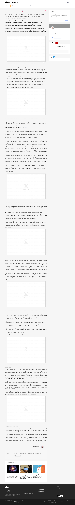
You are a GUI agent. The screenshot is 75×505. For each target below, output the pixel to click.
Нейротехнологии (31, 453)
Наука (7, 5)
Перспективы (17, 455)
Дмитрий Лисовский (36, 446)
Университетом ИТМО (20, 500)
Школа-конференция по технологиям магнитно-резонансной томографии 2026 (59, 15)
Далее (66, 19)
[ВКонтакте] (45, 11)
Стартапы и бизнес (23, 5)
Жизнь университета (34, 5)
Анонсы (53, 11)
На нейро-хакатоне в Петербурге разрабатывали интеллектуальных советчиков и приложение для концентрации (26, 476)
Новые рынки (38, 453)
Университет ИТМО (61, 46)
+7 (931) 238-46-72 (41, 489)
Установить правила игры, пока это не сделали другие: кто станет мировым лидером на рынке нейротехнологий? (12, 476)
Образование (14, 5)
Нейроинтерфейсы (22, 453)
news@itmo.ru (57, 37)
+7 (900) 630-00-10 (41, 488)
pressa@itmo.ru (40, 495)
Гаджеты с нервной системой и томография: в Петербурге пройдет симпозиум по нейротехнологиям (39, 476)
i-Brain (26, 127)
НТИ (16, 453)
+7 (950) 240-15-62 (41, 491)
